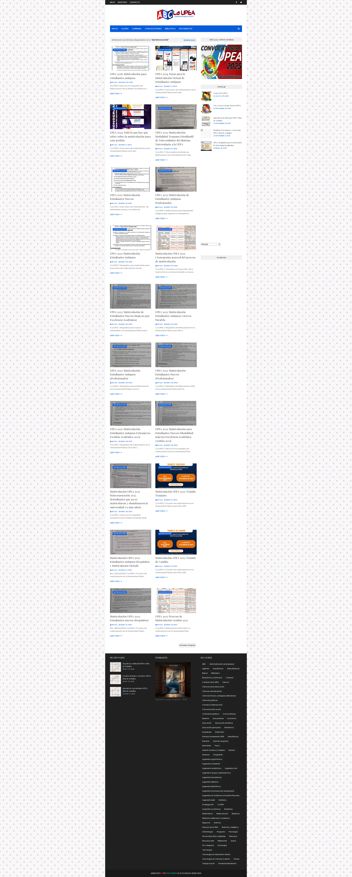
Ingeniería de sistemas (212, 777)
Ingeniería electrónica (211, 786)
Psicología (233, 832)
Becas (205, 673)
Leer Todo (115, 93)
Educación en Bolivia (224, 723)
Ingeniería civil (231, 768)
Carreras (229, 677)
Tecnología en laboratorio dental (216, 854)
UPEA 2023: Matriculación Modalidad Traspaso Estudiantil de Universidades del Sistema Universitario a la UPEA (174, 138)
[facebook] (236, 2)
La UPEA (221, 804)
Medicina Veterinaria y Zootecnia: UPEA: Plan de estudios (227, 131)
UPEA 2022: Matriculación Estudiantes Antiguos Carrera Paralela (173, 316)
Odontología (207, 832)
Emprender (206, 732)
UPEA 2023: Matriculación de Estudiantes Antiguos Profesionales (172, 199)
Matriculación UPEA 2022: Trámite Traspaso (175, 493)
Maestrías (228, 809)
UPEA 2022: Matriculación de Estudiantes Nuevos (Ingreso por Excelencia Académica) (130, 316)
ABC (204, 664)
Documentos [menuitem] (185, 28)
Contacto (135, 2)
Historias (206, 755)
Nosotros (122, 2)
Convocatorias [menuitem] (153, 28)
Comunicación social (211, 709)
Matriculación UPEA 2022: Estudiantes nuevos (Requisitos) (129, 618)
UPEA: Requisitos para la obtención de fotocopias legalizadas (227, 143)
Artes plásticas (233, 668)
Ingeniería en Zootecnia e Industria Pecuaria (220, 795)
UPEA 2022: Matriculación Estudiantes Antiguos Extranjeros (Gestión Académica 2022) (130, 433)
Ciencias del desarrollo (212, 691)
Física (217, 745)
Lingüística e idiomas (211, 809)
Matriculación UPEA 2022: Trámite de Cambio (175, 560)
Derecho (205, 718)
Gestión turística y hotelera (213, 750)
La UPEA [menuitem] (124, 28)
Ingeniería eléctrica (210, 782)
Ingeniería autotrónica (211, 768)
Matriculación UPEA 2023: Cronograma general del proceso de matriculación (175, 257)
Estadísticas (233, 736)
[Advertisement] (221, 197)
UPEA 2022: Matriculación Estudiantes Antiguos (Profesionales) (125, 374)
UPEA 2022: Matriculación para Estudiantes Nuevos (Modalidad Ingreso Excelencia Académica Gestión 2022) (174, 435)
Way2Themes (171, 873)
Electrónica (229, 727)
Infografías (218, 755)
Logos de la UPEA (220, 93)
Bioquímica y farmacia (212, 677)
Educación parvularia (211, 727)
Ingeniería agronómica (212, 759)
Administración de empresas (222, 664)
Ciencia (225, 682)
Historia (232, 750)
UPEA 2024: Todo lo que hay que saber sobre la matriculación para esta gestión (130, 136)
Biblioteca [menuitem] (170, 28)
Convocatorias (229, 714)
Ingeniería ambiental (211, 764)
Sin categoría (208, 845)
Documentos (218, 718)
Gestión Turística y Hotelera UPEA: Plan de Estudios (137, 677)
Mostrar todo (189, 40)
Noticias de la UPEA (210, 827)
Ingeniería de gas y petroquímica (216, 773)
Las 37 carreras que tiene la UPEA (227, 105)
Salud (233, 841)
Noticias (217, 823)
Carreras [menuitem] (136, 28)
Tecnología (207, 850)
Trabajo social (208, 863)
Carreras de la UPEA (210, 682)
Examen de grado (220, 741)
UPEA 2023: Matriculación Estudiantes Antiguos (125, 255)
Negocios (206, 823)
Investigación (208, 804)
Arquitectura (218, 668)
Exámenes (206, 745)
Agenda (205, 668)
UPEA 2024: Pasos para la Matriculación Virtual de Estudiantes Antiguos (170, 78)
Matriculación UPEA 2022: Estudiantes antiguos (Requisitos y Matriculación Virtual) (130, 561)
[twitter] (240, 2)
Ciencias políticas (210, 700)
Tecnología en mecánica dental (216, 859)
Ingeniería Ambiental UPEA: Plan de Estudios (136, 664)
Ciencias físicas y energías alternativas (219, 696)
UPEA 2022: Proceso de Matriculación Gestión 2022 (171, 618)
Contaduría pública (210, 714)
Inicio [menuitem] (115, 28)
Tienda (236, 859)
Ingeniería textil (208, 800)
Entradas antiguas (187, 645)
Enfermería (219, 732)
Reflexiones (222, 841)
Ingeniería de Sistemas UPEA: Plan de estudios (227, 119)
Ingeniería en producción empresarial (218, 791)
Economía (231, 718)
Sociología (222, 845)
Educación (206, 723)
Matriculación (222, 813)
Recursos (233, 836)
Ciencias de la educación (213, 687)
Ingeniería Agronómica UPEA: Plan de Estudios (135, 689)
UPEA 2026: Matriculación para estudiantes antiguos (128, 76)
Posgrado (221, 832)
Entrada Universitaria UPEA (213, 736)
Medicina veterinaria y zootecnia (216, 818)
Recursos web (208, 841)
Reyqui (114, 82)
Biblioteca (215, 673)
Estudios (205, 741)
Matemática (207, 813)
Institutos (222, 800)
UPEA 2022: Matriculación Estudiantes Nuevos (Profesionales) (170, 374)
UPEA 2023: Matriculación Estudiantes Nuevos (125, 197)
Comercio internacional (212, 705)
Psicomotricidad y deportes (214, 836)
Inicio (112, 2)
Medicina (236, 813)
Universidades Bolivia (227, 863)
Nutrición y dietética (230, 827)
